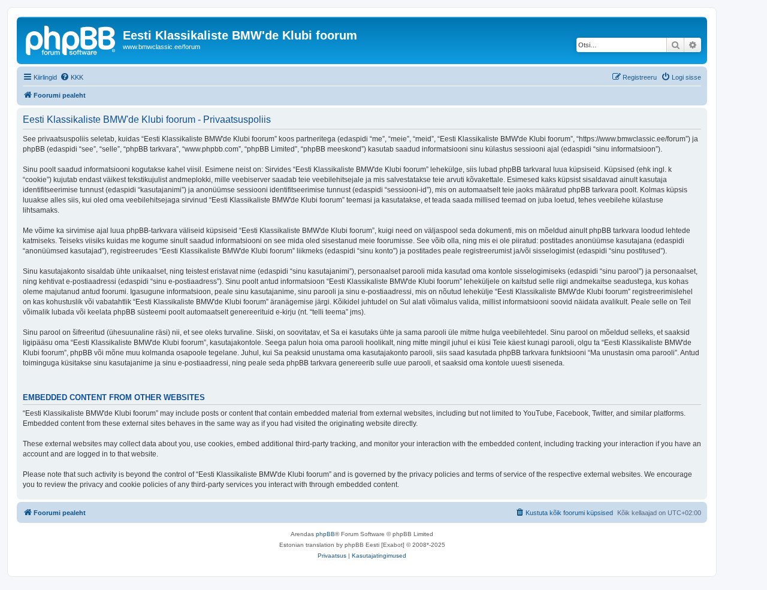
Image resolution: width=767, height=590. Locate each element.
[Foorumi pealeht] (71, 39)
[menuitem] (71, 77)
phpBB (325, 534)
